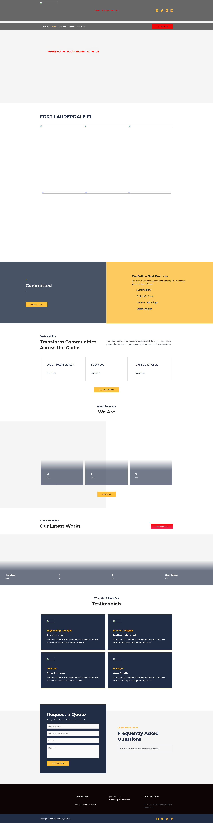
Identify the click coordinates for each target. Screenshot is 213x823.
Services (63, 26)
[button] (167, 117)
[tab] (145, 748)
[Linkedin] (171, 10)
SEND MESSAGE (58, 763)
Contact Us (81, 26)
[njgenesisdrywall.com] (48, 10)
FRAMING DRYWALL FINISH (85, 804)
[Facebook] (157, 10)
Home (53, 26)
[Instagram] (166, 10)
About (71, 26)
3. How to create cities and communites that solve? (139, 748)
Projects (45, 26)
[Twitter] (162, 10)
